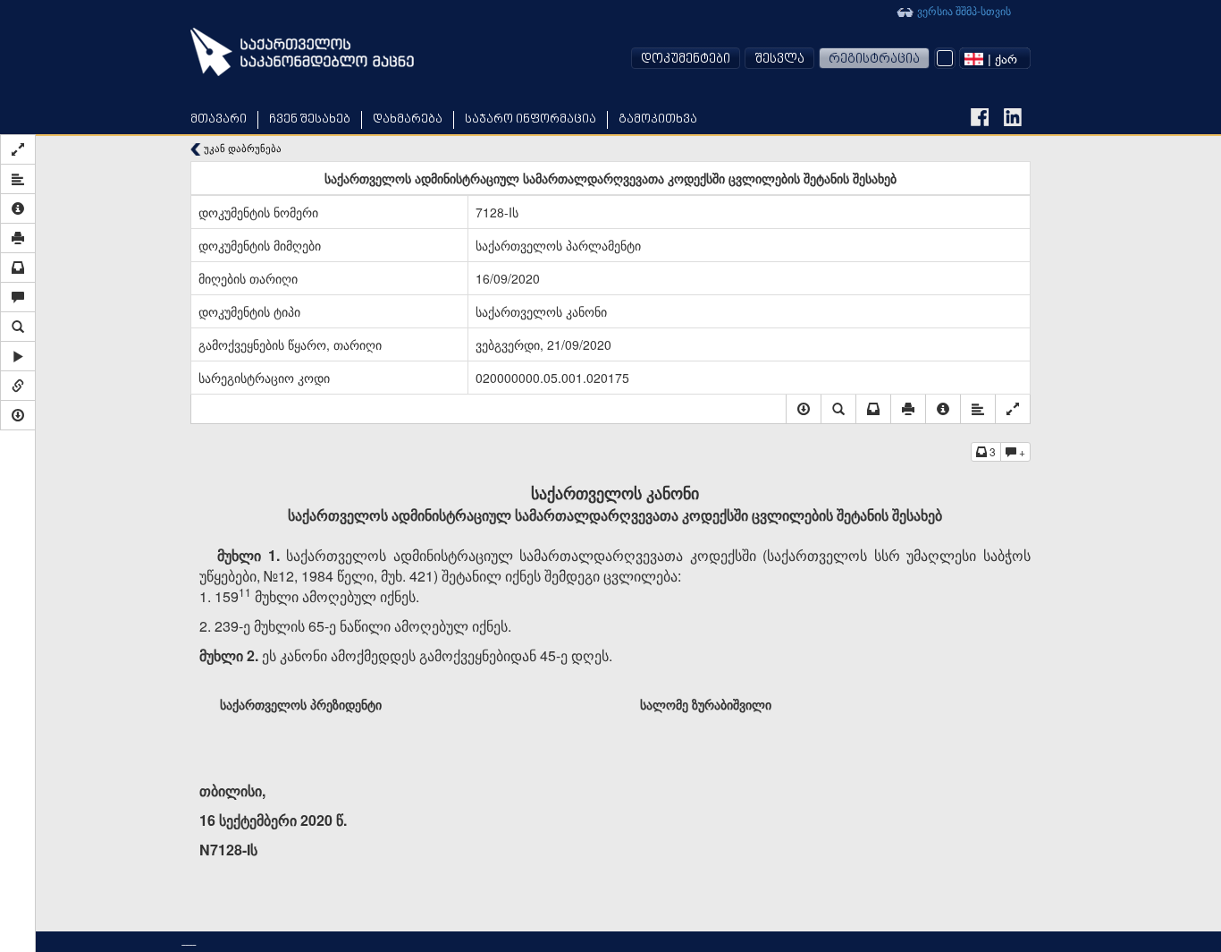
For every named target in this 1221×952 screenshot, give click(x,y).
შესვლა (779, 59)
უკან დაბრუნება (241, 148)
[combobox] (995, 58)
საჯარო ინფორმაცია (530, 119)
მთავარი (218, 119)
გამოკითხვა (658, 119)
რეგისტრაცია (874, 59)
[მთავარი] (302, 52)
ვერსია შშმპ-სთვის (962, 10)
